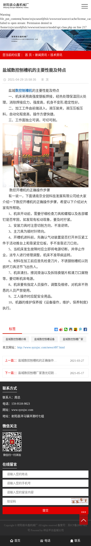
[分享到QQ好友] (71, 329)
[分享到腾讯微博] (80, 329)
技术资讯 (56, 55)
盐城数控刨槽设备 (44, 339)
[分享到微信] (66, 329)
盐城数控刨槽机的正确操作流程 (38, 360)
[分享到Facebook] (85, 329)
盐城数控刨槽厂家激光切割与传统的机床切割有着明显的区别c (38, 373)
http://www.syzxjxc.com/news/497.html (41, 347)
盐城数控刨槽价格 (16, 339)
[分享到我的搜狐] (75, 329)
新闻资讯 (41, 55)
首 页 (28, 55)
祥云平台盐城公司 (53, 530)
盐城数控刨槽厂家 (73, 339)
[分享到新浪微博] (61, 329)
